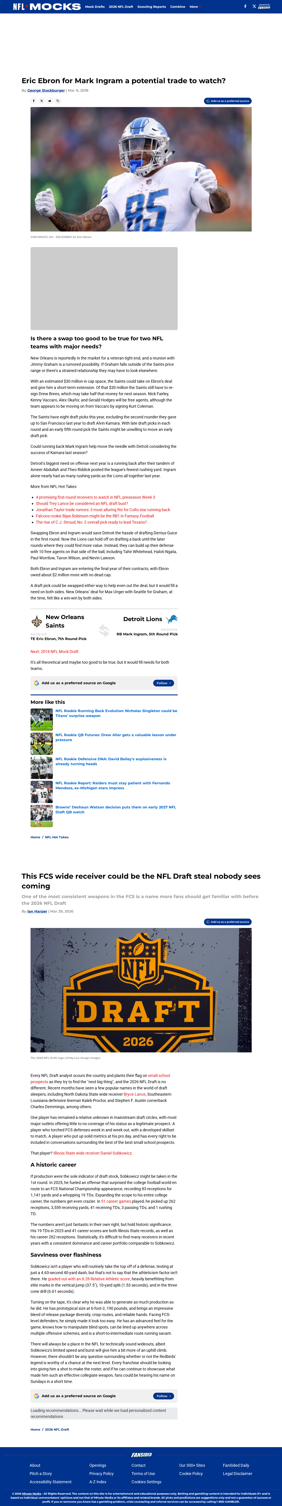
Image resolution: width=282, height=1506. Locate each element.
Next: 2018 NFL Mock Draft (54, 651)
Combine (177, 7)
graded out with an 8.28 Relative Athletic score (89, 1279)
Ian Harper (37, 911)
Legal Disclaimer (237, 1473)
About (35, 1465)
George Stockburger (46, 90)
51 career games (116, 1201)
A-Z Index (97, 1481)
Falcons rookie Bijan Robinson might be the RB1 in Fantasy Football (95, 516)
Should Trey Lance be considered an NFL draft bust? (82, 503)
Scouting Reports (152, 7)
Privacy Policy (101, 1473)
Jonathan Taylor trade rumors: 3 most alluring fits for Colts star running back (103, 509)
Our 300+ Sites (192, 1465)
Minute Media (31, 1493)
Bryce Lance (134, 1094)
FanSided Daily (236, 1465)
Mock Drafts (95, 7)
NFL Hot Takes (56, 837)
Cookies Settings (146, 1481)
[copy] (58, 101)
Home (35, 837)
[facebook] (245, 6)
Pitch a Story (41, 1473)
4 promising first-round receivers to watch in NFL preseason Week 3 (95, 497)
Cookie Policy (191, 1473)
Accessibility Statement (51, 1481)
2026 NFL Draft (121, 7)
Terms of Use (143, 1473)
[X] (254, 6)
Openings (97, 1465)
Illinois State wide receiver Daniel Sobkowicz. (93, 1153)
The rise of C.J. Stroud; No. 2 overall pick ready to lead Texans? (91, 522)
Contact (139, 1465)
